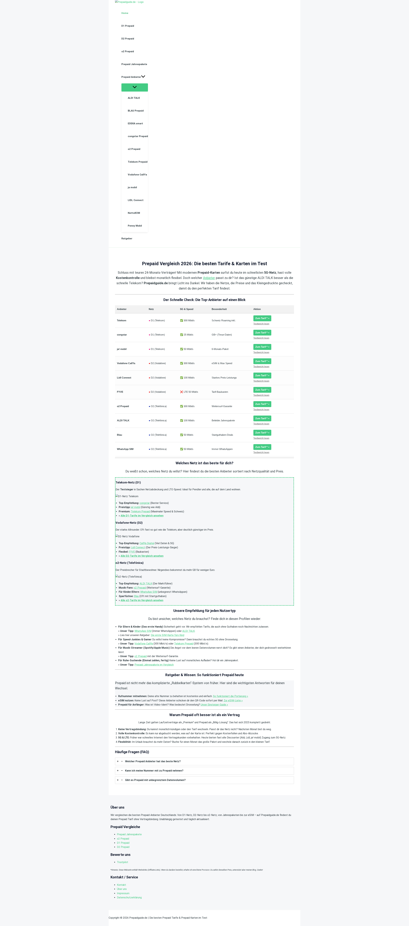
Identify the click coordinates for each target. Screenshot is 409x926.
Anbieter (209, 278)
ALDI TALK (146, 583)
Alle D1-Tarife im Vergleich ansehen (142, 515)
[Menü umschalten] (134, 87)
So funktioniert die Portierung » (230, 696)
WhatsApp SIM (148, 591)
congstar (145, 503)
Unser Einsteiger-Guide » (214, 704)
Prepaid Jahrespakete (129, 834)
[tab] (204, 761)
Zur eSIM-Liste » (233, 700)
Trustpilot (122, 862)
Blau (136, 596)
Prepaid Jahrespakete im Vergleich (154, 664)
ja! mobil (135, 507)
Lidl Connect (138, 547)
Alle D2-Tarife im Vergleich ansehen (142, 555)
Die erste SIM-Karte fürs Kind (167, 635)
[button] (143, 77)
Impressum (123, 893)
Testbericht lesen (261, 324)
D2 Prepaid (123, 847)
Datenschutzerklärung (129, 897)
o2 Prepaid (140, 587)
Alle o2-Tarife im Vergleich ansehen (142, 600)
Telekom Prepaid (140, 511)
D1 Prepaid (123, 842)
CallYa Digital (147, 543)
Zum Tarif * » (262, 318)
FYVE (132, 551)
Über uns (122, 889)
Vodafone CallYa (144, 643)
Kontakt (121, 884)
